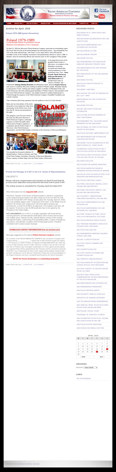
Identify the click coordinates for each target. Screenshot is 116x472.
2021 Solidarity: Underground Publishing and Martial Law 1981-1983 (92, 197)
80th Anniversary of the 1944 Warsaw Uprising (92, 75)
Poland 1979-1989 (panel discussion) (22, 33)
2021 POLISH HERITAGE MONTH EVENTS (91, 220)
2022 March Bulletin (85, 161)
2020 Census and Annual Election (90, 328)
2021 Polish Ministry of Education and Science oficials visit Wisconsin (92, 264)
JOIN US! (94, 23)
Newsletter (27, 163)
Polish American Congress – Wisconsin (27, 464)
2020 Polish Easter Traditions (89, 324)
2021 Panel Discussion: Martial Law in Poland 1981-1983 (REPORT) (92, 185)
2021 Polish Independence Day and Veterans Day (91, 203)
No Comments (39, 163)
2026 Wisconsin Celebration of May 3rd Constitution (93, 40)
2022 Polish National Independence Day (93, 133)
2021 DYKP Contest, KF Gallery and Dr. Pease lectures (92, 270)
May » (102, 357)
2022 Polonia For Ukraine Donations (91, 164)
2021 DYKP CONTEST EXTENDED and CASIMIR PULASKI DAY (90, 254)
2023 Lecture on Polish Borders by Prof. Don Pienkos (91, 116)
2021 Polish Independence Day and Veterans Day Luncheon (91, 209)
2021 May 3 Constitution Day (88, 239)
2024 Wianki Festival (85, 80)
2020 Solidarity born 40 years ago (91, 294)
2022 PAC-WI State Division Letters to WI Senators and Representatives (93, 175)
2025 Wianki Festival (85, 58)
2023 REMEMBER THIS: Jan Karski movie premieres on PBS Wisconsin (92, 122)
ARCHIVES (80, 367)
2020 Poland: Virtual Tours (88, 311)
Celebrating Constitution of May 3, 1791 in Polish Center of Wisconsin (91, 150)
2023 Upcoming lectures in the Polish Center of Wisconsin (92, 128)
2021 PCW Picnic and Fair (86, 230)
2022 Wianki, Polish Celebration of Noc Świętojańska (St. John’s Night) (93, 144)
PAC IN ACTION (32, 23)
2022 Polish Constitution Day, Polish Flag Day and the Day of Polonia (92, 156)
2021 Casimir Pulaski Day (87, 249)
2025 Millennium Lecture (87, 51)
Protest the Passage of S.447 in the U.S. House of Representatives (35, 172)
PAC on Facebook (84, 378)
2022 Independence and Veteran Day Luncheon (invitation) (91, 138)
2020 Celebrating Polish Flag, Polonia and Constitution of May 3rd (92, 319)
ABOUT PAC (19, 23)
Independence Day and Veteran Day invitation (91, 100)
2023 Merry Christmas (86, 89)
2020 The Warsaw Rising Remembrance (92, 301)
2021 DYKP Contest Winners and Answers (90, 244)
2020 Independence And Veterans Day (92, 283)
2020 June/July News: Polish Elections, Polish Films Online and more (93, 306)
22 (107, 349)
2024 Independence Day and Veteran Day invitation (91, 69)
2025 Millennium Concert (87, 54)
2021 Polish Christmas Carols (89, 180)
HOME (9, 23)
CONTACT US (84, 23)
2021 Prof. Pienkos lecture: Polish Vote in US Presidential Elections (91, 215)
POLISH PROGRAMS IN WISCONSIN (64, 23)
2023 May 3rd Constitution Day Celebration (89, 110)
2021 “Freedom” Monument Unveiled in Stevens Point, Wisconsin (92, 225)
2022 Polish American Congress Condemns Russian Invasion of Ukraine (93, 169)
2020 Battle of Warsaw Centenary (91, 298)
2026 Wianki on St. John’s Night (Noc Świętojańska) (91, 34)
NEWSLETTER (45, 23)
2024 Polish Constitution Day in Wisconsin (90, 85)
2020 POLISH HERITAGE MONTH (88, 290)
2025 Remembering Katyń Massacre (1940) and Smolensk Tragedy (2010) (91, 63)
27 (97, 352)
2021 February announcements (89, 259)
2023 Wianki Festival (85, 105)
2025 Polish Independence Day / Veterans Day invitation (89, 46)
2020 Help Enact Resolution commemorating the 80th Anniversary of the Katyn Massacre (93, 277)
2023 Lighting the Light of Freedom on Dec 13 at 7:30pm (92, 94)
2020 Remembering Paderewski (89, 287)
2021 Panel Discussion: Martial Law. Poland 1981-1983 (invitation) (91, 191)
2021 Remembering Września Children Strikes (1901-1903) (92, 235)
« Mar (83, 357)
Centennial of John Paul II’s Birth (91, 315)
